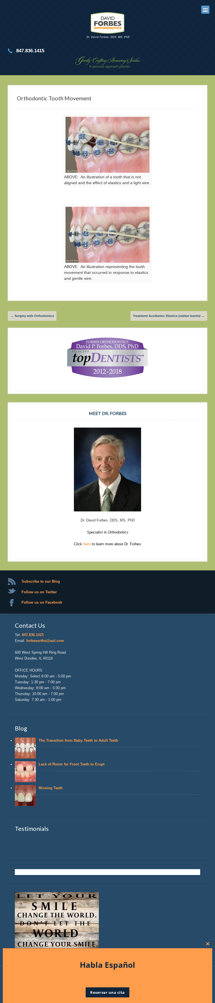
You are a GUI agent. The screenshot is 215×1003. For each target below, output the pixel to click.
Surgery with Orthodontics (32, 315)
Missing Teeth (52, 788)
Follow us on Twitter (39, 592)
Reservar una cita (107, 992)
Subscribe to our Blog (41, 581)
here (87, 544)
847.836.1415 (33, 635)
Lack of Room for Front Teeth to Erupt (71, 764)
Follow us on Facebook (42, 602)
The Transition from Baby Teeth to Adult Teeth (78, 740)
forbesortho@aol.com (45, 641)
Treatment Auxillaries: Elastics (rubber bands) (168, 315)
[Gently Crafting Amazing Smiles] (107, 26)
